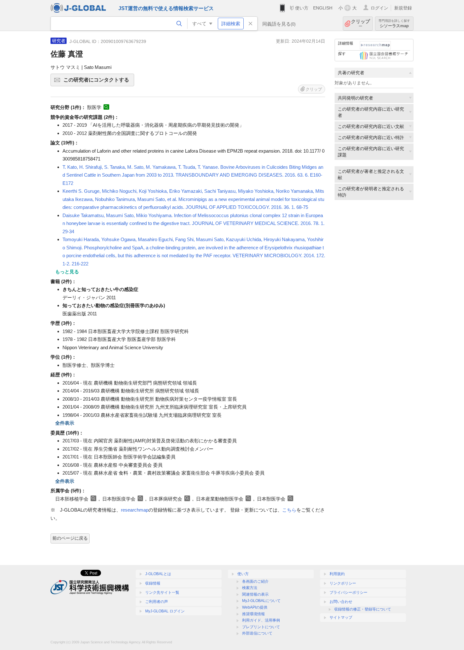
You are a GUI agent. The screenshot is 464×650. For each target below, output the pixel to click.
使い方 (301, 7)
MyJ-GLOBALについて (261, 600)
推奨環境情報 (253, 614)
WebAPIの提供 (254, 607)
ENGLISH (322, 7)
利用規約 (337, 574)
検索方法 (249, 588)
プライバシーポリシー (348, 592)
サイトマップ (341, 617)
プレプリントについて (261, 627)
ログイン (379, 7)
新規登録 (403, 7)
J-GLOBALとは (158, 574)
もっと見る (67, 271)
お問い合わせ (341, 601)
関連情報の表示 (255, 594)
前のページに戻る (70, 538)
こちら (289, 510)
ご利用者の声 (156, 601)
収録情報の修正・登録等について (362, 609)
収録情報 (152, 583)
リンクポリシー (343, 583)
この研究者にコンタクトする (98, 81)
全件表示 (64, 423)
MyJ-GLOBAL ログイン (165, 611)
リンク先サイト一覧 (162, 592)
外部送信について (257, 633)
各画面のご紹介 (255, 581)
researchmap (134, 510)
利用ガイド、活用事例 (261, 620)
